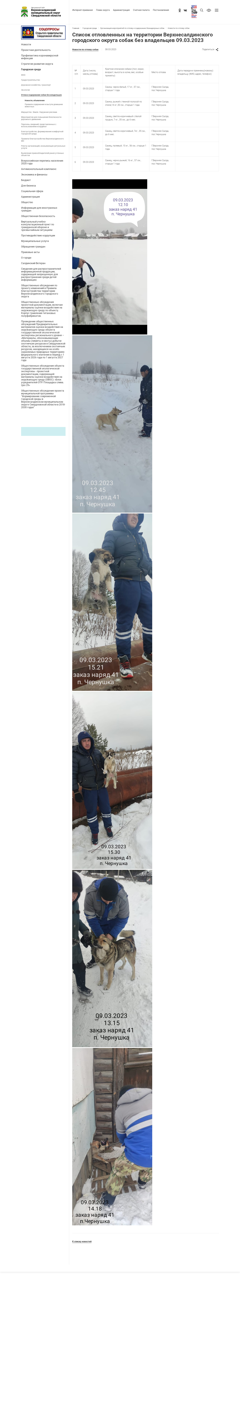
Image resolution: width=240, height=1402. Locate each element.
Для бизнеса (28, 185)
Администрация (121, 10)
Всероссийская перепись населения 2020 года (42, 162)
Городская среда (31, 69)
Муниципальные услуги (35, 241)
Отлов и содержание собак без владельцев (41, 95)
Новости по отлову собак (85, 49)
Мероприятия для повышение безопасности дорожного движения (41, 118)
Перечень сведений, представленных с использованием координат (38, 125)
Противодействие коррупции (38, 235)
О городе (26, 257)
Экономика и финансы (34, 174)
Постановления (161, 10)
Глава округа (103, 10)
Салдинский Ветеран (33, 263)
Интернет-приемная (82, 10)
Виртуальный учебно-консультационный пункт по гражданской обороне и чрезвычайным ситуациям (37, 225)
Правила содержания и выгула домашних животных (44, 105)
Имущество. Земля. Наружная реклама (39, 112)
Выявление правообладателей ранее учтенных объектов (42, 154)
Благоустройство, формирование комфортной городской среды (42, 132)
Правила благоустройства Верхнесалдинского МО (42, 140)
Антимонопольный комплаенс (38, 169)
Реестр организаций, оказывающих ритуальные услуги (43, 147)
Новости (26, 44)
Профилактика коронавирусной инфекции (39, 57)
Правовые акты (30, 252)
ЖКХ (23, 75)
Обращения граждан (33, 246)
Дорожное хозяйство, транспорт (36, 85)
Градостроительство (30, 80)
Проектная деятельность (36, 50)
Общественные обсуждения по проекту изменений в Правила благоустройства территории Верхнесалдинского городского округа (39, 291)
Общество (27, 202)
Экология (25, 90)
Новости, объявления (35, 100)
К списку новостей (82, 1241)
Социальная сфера (32, 191)
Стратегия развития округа (37, 63)
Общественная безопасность (38, 216)
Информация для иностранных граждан (39, 209)
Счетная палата (141, 10)
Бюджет (26, 180)
